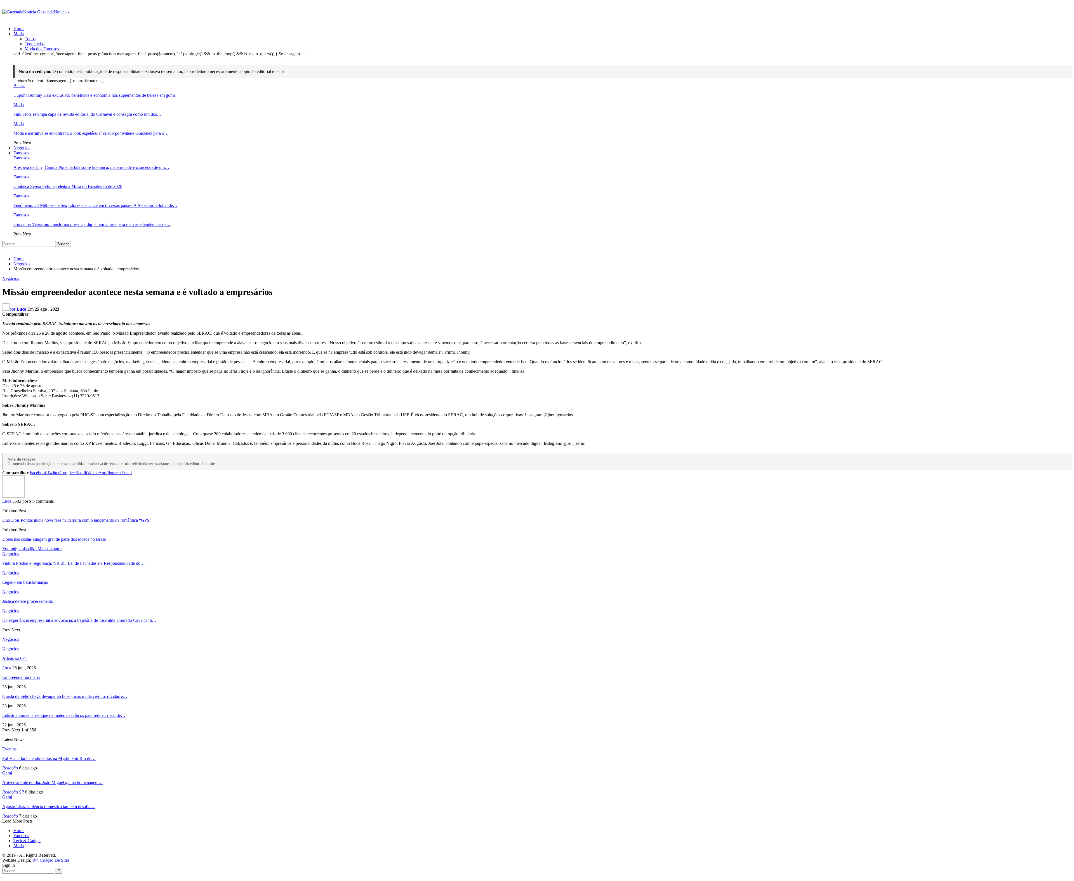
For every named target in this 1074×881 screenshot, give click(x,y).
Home (18, 28)
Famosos (21, 152)
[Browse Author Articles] (13, 496)
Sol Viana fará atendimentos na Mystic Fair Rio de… (49, 758)
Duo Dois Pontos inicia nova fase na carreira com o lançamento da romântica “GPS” (76, 520)
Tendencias (34, 43)
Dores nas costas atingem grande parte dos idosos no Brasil (54, 539)
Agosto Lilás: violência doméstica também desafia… (48, 806)
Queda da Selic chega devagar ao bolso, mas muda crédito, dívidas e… (64, 696)
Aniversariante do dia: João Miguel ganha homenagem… (52, 782)
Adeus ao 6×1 (14, 658)
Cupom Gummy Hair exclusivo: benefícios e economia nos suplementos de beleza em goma (94, 95)
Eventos (9, 749)
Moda (18, 33)
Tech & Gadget (27, 840)
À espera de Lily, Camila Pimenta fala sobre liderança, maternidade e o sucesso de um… (91, 167)
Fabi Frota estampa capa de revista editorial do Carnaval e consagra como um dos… (87, 114)
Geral (7, 773)
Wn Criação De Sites (50, 860)
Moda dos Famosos (42, 48)
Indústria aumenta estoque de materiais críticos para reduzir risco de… (63, 715)
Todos (30, 38)
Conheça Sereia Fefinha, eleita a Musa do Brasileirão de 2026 (67, 186)
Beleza (19, 85)
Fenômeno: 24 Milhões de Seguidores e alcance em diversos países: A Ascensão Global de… (95, 205)
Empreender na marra (21, 677)
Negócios (21, 147)
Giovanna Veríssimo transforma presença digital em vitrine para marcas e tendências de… (92, 224)
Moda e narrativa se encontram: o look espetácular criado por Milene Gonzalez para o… (91, 133)
